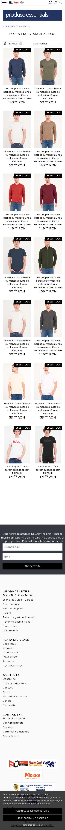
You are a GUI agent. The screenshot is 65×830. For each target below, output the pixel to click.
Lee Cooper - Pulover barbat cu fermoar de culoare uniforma (48, 281)
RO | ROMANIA (12, 665)
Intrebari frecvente (15, 683)
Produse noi (10, 652)
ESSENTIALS (9, 26)
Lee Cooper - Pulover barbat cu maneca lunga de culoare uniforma (17, 92)
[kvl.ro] (17, 2)
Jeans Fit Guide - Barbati (18, 599)
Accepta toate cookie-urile (32, 810)
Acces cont (10, 661)
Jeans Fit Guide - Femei (17, 595)
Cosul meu (9, 643)
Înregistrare (10, 626)
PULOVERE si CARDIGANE (17, 98)
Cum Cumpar (11, 604)
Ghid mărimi (10, 630)
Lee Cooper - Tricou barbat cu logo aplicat (17, 468)
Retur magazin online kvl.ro (20, 617)
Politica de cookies (22, 800)
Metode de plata (13, 608)
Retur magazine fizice (16, 621)
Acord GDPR (11, 736)
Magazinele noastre (15, 696)
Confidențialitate (13, 722)
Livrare (7, 613)
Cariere (7, 700)
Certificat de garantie (16, 731)
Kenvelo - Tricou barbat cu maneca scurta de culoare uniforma (17, 407)
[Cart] (60, 2)
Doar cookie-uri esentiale (32, 817)
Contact (8, 687)
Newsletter (10, 705)
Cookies (8, 727)
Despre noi (9, 679)
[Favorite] (55, 2)
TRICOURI (48, 98)
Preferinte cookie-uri (32, 825)
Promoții (8, 648)
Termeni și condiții (14, 718)
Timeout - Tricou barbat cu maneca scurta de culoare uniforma (48, 92)
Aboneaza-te (32, 566)
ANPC (6, 692)
